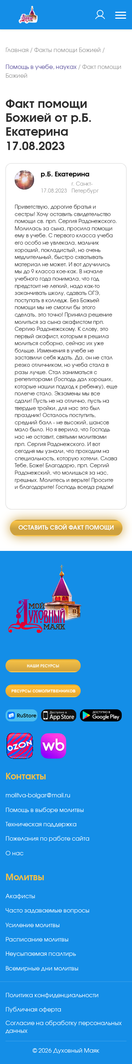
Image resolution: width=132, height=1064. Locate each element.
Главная (17, 50)
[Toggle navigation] (120, 16)
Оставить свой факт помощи (66, 528)
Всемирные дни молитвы (42, 969)
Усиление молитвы (33, 925)
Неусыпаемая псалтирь (41, 954)
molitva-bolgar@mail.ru (38, 795)
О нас (14, 853)
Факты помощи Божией (67, 50)
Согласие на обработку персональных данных (64, 1027)
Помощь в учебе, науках (41, 67)
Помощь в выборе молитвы (45, 810)
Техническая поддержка (41, 824)
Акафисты (20, 896)
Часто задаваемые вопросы (47, 911)
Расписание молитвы (37, 940)
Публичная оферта (33, 1010)
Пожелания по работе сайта (47, 839)
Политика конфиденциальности (52, 995)
